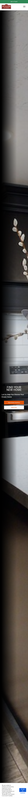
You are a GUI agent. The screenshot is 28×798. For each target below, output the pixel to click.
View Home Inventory (14, 402)
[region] (14, 790)
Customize (22, 793)
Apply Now (14, 407)
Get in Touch (14, 1)
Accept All (22, 790)
